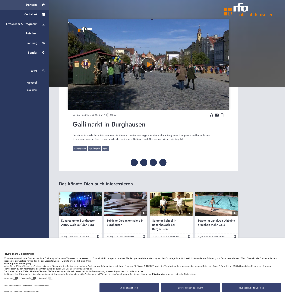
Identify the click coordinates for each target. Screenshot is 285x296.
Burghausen (80, 148)
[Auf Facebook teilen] (134, 162)
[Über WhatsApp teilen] (153, 162)
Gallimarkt (94, 148)
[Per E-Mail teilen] (163, 162)
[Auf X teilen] (143, 162)
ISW (105, 148)
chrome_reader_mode (217, 115)
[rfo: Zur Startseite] (248, 9)
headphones (211, 115)
